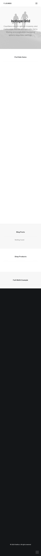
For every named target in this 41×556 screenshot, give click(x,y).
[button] (36, 3)
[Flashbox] (8, 3)
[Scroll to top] (37, 552)
